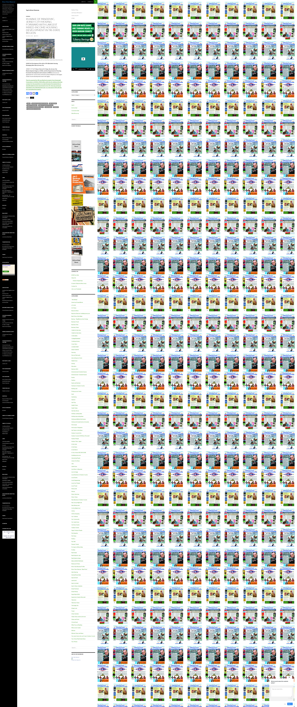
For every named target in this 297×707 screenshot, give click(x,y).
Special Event (74, 577)
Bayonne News (75, 310)
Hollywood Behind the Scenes (78, 419)
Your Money (74, 641)
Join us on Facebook (76, 289)
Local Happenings (75, 480)
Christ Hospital (5, 139)
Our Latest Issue (75, 522)
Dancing (73, 352)
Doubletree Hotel (5, 168)
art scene (73, 305)
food (72, 394)
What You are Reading (76, 625)
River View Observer (8, 2)
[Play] (73, 69)
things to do (74, 608)
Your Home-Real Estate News (78, 638)
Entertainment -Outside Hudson (79, 374)
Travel (72, 611)
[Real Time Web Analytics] (5, 279)
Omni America (48, 107)
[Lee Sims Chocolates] (83, 215)
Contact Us (90, 1)
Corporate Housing (6, 84)
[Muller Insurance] (76, 241)
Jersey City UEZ (5, 110)
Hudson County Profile (7, 89)
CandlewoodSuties (6, 165)
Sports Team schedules (76, 586)
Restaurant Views (75, 563)
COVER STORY (75, 346)
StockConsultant (6, 265)
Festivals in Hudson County (78, 385)
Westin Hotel (5, 172)
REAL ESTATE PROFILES (77, 561)
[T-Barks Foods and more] (77, 200)
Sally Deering (74, 572)
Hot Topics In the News (77, 430)
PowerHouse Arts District (7, 39)
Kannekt (4, 184)
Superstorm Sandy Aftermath (78, 597)
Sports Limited (74, 583)
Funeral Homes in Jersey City (8, 182)
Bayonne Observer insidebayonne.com (80, 313)
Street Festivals (75, 588)
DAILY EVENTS (75, 349)
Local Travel (74, 486)
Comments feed (75, 110)
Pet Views (73, 536)
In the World (74, 449)
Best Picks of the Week (76, 316)
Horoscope (74, 424)
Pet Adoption (74, 533)
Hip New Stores (75, 410)
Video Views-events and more (78, 616)
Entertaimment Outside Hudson (79, 372)
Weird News (4, 198)
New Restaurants (75, 505)
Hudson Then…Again (76, 441)
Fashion (73, 380)
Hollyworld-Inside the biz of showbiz (80, 422)
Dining (73, 363)
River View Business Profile (78, 566)
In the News (74, 447)
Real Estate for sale (76, 555)
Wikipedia (4, 200)
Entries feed (74, 107)
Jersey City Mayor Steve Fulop (46, 105)
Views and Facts (75, 619)
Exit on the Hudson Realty (7, 221)
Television (73, 600)
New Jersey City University (7, 61)
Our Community (75, 519)
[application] (83, 59)
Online (73, 511)
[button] (83, 59)
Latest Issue (74, 466)
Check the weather (6, 180)
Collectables (74, 335)
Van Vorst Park (5, 41)
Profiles (73, 549)
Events (73, 377)
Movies (73, 491)
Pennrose (56, 107)
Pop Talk (73, 541)
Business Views (75, 327)
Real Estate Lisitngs (76, 558)
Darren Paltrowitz (75, 355)
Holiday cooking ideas (76, 413)
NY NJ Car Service (6, 244)
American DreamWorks (77, 302)
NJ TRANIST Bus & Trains (7, 90)
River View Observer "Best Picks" (79, 569)
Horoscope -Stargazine (76, 427)
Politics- (73, 538)
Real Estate (74, 552)
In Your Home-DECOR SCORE (78, 452)
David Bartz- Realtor (6, 219)
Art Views (73, 308)
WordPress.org (75, 113)
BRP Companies (53, 103)
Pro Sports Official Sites (77, 547)
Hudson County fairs (76, 433)
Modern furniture (6, 129)
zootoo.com (4, 102)
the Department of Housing (33, 108)
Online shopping (75, 513)
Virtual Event (74, 622)
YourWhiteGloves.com (7, 94)
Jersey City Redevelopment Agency (35, 107)
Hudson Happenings (78, 280)
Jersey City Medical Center (7, 141)
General (28, 16)
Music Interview (75, 494)
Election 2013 (74, 369)
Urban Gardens (75, 613)
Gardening (73, 397)
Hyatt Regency (5, 170)
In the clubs (74, 444)
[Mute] (90, 69)
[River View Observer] (72, 658)
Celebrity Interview (76, 330)
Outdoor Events (75, 527)
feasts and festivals (75, 383)
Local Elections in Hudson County (79, 474)
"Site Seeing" (74, 299)
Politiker (4, 208)
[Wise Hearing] (77, 250)
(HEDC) (28, 103)
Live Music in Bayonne (76, 469)
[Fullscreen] (93, 69)
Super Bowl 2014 (75, 594)
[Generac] (83, 183)
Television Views (75, 602)
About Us (83, 1)
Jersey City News (75, 460)
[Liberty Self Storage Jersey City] (77, 167)
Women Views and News (77, 633)
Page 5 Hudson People (76, 530)
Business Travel (75, 321)
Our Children (74, 516)
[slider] (82, 69)
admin (36, 35)
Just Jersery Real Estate (7, 236)
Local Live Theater (75, 483)
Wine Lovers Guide (76, 627)
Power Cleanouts (5, 122)
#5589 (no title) (75, 275)
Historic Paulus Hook (6, 34)
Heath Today (74, 408)
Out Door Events (75, 524)
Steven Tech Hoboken (6, 65)
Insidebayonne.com (76, 455)
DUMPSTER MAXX (6, 120)
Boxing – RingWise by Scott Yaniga (79, 319)
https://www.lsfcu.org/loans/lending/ (80, 42)
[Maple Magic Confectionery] (77, 231)
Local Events (74, 477)
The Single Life (74, 605)
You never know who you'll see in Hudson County (83, 636)
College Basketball (75, 338)
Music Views (74, 497)
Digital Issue (74, 360)
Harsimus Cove (5, 32)
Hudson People (75, 438)
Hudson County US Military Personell (80, 435)
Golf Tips (73, 402)
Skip (285, 703)
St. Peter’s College (5, 63)
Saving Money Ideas (76, 575)
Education (73, 366)
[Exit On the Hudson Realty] (76, 156)
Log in (72, 105)
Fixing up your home (76, 391)
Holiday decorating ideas (77, 416)
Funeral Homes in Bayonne (7, 49)
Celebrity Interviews (76, 333)
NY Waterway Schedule (7, 92)
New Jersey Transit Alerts (7, 257)
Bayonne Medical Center (7, 137)
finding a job (74, 388)
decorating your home (76, 358)
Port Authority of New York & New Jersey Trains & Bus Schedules (8, 187)
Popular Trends (75, 544)
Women (73, 630)
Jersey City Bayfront (32, 105)
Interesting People (75, 458)
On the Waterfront (75, 508)
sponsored (73, 580)
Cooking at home (75, 341)
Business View (74, 324)
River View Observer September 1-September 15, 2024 (8, 192)
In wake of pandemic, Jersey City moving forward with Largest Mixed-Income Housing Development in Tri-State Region (43, 25)
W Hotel (4, 149)
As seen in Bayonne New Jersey (78, 283)
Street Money (74, 591)
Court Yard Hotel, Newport (7, 166)
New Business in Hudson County (79, 499)
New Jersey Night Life (76, 502)
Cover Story (74, 344)
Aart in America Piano (6, 118)
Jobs (72, 463)
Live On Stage (74, 472)
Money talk (74, 488)
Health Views (74, 405)
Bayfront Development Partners (39, 103)
